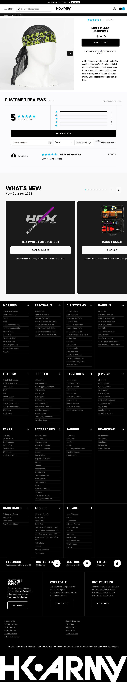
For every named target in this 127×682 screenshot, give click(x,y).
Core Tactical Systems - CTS (46, 527)
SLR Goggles (40, 397)
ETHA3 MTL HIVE (9, 338)
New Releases (72, 544)
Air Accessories (72, 348)
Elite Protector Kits (42, 495)
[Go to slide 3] (91, 189)
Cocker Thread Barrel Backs (109, 345)
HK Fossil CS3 (8, 331)
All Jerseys (102, 380)
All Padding (70, 435)
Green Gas (39, 524)
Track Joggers (8, 442)
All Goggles (39, 380)
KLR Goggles (39, 400)
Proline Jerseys (104, 383)
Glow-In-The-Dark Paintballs (45, 321)
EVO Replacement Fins (11, 407)
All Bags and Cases (10, 514)
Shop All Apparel (72, 514)
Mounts (37, 485)
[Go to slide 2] (88, 189)
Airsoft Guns (39, 517)
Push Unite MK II (41, 403)
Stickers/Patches (73, 524)
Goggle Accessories (42, 445)
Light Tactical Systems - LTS (46, 534)
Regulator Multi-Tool (74, 355)
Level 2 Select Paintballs (44, 325)
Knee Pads (70, 439)
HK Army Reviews (10, 634)
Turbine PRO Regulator (75, 358)
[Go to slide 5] (97, 189)
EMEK (5, 321)
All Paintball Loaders (11, 380)
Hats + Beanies (104, 449)
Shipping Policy (71, 627)
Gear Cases (7, 521)
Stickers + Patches (42, 489)
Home (6, 15)
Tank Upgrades (72, 351)
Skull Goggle (39, 393)
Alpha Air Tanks (72, 321)
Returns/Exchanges (73, 621)
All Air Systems (72, 311)
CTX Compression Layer (75, 449)
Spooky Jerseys (104, 410)
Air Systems (39, 543)
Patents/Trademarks (11, 637)
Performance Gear (42, 550)
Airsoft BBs (39, 521)
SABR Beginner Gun (10, 345)
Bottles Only (71, 338)
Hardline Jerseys (104, 393)
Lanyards (38, 492)
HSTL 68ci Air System (74, 325)
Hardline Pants (8, 449)
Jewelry (37, 462)
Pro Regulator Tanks (74, 331)
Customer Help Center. (17, 597)
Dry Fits (69, 517)
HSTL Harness (71, 393)
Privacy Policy (70, 630)
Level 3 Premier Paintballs (45, 328)
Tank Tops (70, 534)
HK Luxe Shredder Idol (11, 328)
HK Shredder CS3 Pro (11, 325)
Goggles (38, 546)
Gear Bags (7, 517)
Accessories (39, 553)
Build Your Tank (72, 315)
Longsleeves (71, 537)
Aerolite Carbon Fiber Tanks (77, 335)
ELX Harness (71, 390)
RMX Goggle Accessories (44, 387)
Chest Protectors (73, 452)
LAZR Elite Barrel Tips (106, 321)
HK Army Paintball (10, 624)
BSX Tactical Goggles (43, 407)
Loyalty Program (10, 630)
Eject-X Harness (72, 387)
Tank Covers (71, 345)
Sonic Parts (7, 413)
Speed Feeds (8, 400)
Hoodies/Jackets (73, 541)
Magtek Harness (72, 403)
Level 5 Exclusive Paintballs (45, 335)
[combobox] (33, 9)
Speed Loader (8, 397)
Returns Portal (21, 591)
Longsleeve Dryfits (105, 403)
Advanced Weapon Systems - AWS (46, 538)
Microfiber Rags (41, 420)
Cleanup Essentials (42, 475)
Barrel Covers (103, 335)
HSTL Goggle (40, 390)
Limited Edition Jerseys (107, 400)
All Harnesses (71, 380)
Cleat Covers (40, 472)
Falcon (5, 318)
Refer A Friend (103, 604)
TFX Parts (7, 410)
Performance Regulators (75, 361)
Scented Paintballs (42, 318)
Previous (4, 53)
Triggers (6, 351)
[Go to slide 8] (106, 189)
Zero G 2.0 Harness (73, 407)
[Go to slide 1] (85, 189)
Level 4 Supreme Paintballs (45, 331)
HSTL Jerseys (103, 390)
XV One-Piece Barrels (106, 331)
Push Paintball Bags (10, 524)
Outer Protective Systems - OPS (47, 531)
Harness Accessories (74, 410)
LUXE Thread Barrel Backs (108, 341)
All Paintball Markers (11, 311)
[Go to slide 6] (100, 189)
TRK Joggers (7, 452)
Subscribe (75, 2)
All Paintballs (40, 311)
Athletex (69, 547)
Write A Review (63, 133)
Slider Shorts (71, 455)
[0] (120, 9)
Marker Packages (9, 315)
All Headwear (103, 435)
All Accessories (41, 435)
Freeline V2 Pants (10, 455)
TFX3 (5, 390)
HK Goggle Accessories (44, 417)
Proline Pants (8, 439)
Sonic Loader (8, 387)
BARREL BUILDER (40, 250)
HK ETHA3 (7, 335)
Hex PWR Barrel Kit (105, 315)
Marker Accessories (10, 348)
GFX (4, 393)
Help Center (17, 605)
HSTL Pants (7, 445)
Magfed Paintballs (42, 315)
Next (70, 53)
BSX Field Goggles (42, 410)
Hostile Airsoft (9, 627)
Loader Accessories (10, 403)
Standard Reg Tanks (74, 328)
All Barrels (102, 311)
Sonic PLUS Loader (10, 383)
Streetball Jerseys (105, 413)
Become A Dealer (62, 604)
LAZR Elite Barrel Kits (106, 318)
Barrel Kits (102, 328)
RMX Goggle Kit (41, 383)
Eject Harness (71, 400)
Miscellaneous (40, 482)
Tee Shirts (70, 531)
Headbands (102, 442)
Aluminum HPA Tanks (74, 318)
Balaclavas (102, 439)
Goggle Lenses (40, 413)
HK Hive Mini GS (9, 341)
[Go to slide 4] (94, 189)
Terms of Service (72, 634)
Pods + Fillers (40, 455)
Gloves (69, 445)
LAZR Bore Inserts (105, 325)
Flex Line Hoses (72, 365)
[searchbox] (29, 142)
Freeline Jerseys (104, 397)
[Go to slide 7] (103, 189)
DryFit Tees (102, 407)
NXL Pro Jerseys (104, 387)
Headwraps (102, 445)
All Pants (6, 435)
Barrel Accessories (105, 338)
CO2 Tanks (70, 341)
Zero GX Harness (73, 383)
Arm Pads (70, 442)
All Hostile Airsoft (41, 514)
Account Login (9, 621)
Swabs (37, 452)
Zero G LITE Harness (74, 397)
